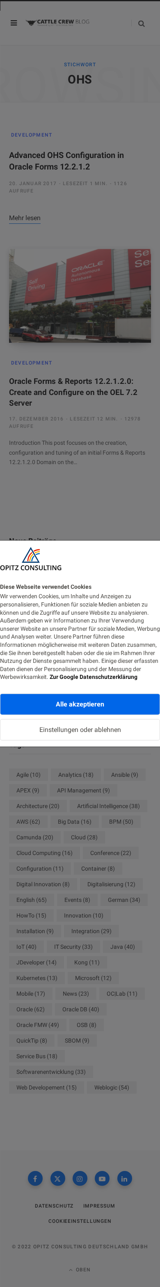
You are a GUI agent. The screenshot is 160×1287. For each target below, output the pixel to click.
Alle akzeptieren (80, 704)
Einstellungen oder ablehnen (80, 730)
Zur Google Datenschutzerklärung (93, 677)
